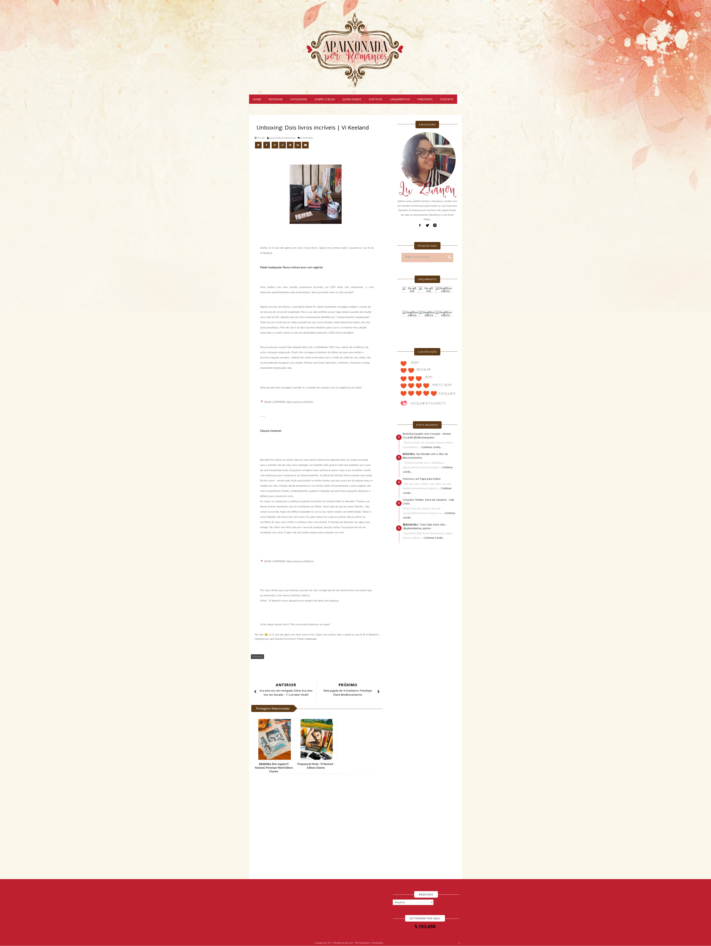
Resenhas (276, 99)
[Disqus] (318, 826)
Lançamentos (400, 99)
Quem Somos (351, 99)
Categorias (298, 99)
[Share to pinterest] (290, 145)
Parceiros (425, 99)
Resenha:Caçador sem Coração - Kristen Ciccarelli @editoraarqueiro (427, 435)
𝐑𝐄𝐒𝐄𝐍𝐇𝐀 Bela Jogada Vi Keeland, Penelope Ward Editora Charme (274, 768)
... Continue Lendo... (430, 447)
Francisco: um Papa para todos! (421, 479)
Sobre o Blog (325, 99)
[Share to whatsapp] (282, 145)
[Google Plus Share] (275, 145)
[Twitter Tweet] (258, 145)
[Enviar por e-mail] (305, 145)
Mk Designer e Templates (369, 943)
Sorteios (375, 99)
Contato (446, 99)
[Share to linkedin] (297, 145)
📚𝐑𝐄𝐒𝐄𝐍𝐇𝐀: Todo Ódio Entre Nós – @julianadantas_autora (425, 526)
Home (257, 99)
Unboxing (257, 656)
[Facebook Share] (267, 145)
